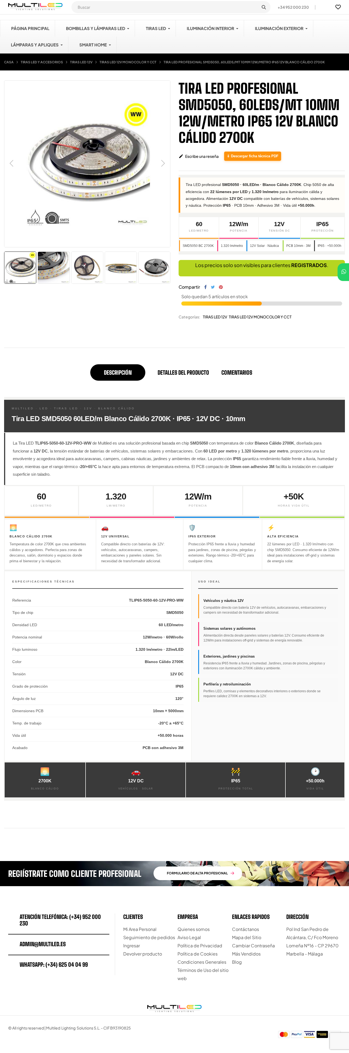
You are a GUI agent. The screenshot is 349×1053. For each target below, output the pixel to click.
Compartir (205, 287)
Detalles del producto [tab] (183, 372)
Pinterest (221, 287)
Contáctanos (245, 929)
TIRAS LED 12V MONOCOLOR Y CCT (260, 316)
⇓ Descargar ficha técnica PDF (252, 156)
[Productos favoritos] (338, 7)
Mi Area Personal (140, 929)
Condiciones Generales (201, 962)
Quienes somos (193, 929)
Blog (237, 962)
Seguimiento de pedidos (149, 937)
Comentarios (236, 372)
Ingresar (131, 945)
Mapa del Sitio (246, 937)
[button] (291, 7)
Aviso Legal (189, 937)
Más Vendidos (246, 954)
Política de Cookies (197, 954)
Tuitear (213, 287)
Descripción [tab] (118, 372)
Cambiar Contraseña (253, 945)
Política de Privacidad (199, 945)
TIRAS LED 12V (215, 316)
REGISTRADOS (309, 265)
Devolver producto (142, 954)
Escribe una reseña (199, 156)
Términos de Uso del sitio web (202, 974)
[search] (263, 7)
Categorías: (189, 316)
